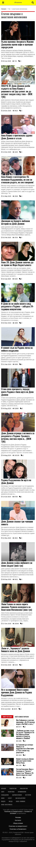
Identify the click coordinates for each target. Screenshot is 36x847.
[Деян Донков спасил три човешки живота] (18, 519)
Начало (3, 9)
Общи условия (18, 823)
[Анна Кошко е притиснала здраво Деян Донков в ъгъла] (18, 133)
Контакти (18, 820)
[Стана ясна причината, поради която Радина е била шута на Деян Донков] (18, 387)
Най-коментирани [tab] (22, 717)
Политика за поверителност (13, 811)
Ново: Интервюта (6, 804)
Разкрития (13, 788)
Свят (2, 792)
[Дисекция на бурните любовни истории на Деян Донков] (18, 219)
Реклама (18, 817)
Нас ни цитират (21, 798)
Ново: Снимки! (20, 801)
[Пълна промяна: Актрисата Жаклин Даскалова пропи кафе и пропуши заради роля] (18, 39)
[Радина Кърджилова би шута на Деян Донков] (18, 478)
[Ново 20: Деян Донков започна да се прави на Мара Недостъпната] (18, 260)
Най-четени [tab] (7, 717)
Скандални (5, 795)
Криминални (22, 792)
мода (10, 801)
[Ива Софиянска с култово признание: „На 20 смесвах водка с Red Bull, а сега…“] (7, 726)
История (28, 795)
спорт (10, 798)
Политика (11, 792)
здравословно (17, 795)
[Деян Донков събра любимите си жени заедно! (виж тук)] (18, 561)
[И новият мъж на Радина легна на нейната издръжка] (18, 345)
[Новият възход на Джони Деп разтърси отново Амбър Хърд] (7, 764)
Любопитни (24, 788)
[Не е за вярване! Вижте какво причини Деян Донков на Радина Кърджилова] (18, 687)
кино (2, 798)
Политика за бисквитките (18, 829)
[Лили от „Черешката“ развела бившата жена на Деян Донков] (18, 646)
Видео (3, 801)
